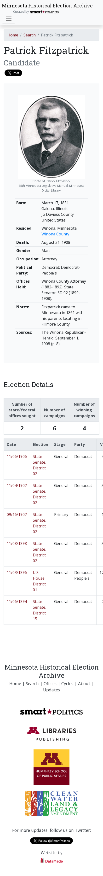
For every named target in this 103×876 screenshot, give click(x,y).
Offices (50, 683)
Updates (51, 690)
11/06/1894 (17, 601)
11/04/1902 (17, 485)
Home (12, 35)
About (84, 683)
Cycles (67, 683)
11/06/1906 (17, 456)
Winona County (55, 234)
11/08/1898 (17, 543)
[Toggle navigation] (8, 18)
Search (29, 35)
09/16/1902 (17, 514)
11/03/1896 (17, 572)
